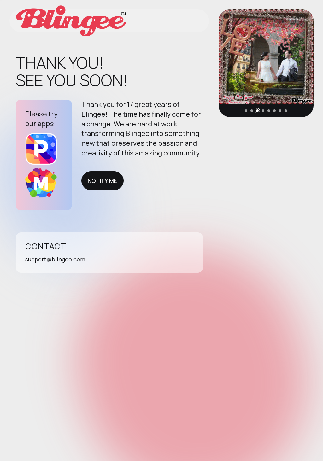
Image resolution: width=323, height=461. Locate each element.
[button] (246, 110)
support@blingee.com (55, 259)
